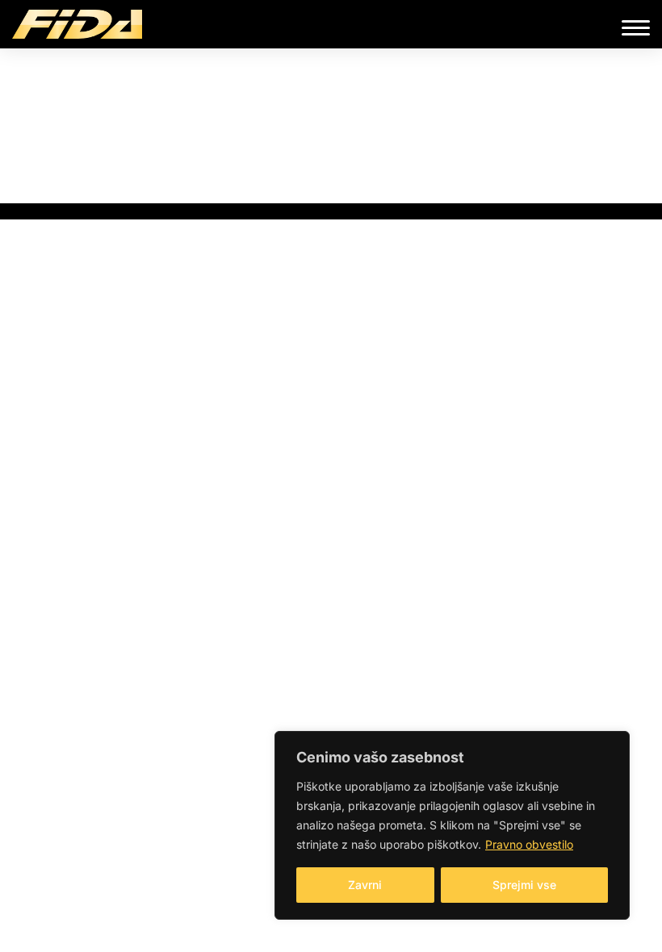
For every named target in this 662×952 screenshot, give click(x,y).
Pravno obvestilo (529, 844)
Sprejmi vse (524, 884)
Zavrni (365, 884)
